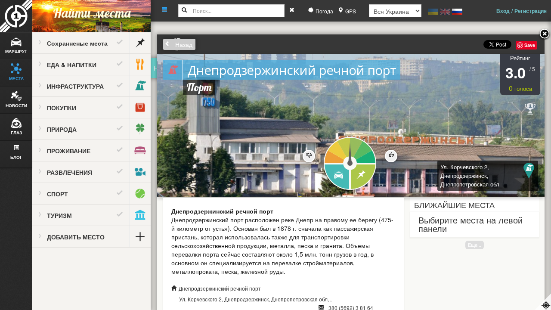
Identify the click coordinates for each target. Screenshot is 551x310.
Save (529, 45)
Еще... (474, 245)
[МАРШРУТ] (336, 177)
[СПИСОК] (364, 177)
